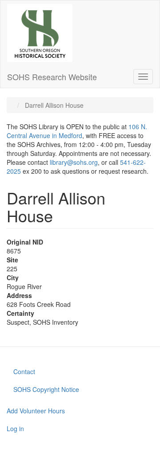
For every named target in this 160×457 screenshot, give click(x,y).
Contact (24, 371)
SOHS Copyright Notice (46, 389)
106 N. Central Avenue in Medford (77, 131)
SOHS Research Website (52, 76)
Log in (15, 428)
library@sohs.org (74, 162)
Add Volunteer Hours (36, 410)
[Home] (39, 33)
